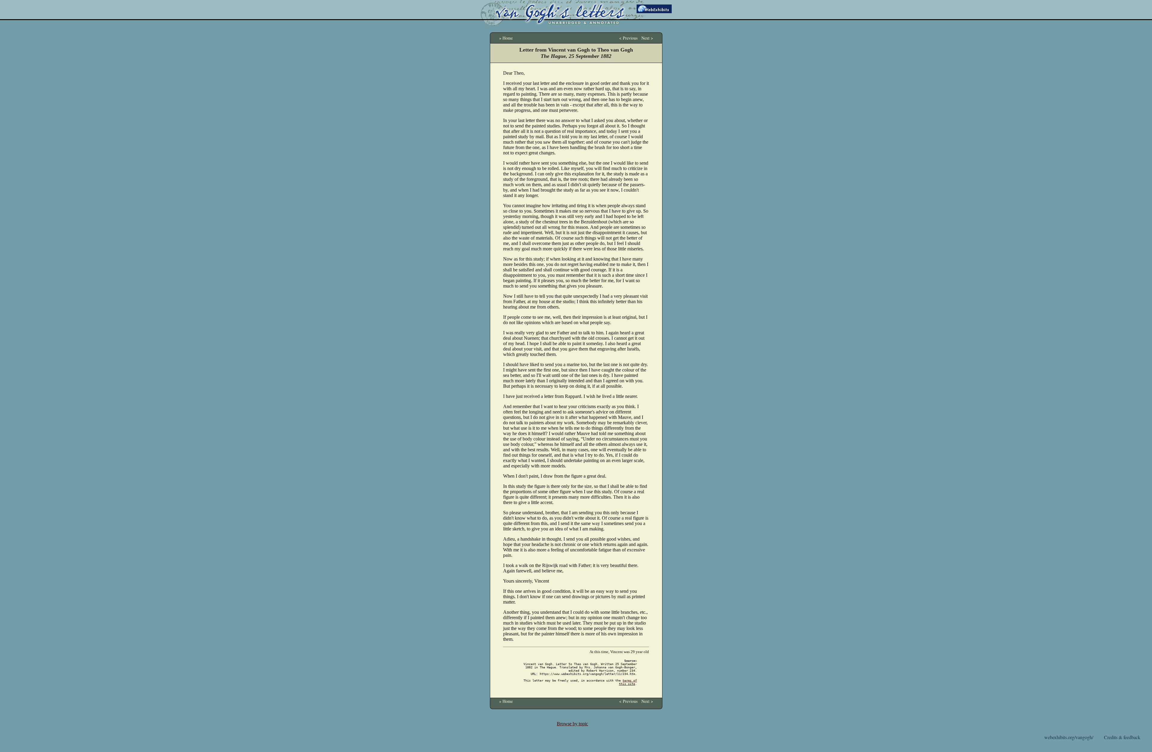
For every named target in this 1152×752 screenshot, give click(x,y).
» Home (506, 38)
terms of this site (628, 682)
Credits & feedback (1122, 737)
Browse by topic (572, 723)
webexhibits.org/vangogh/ (1068, 737)
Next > (647, 38)
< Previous (628, 38)
